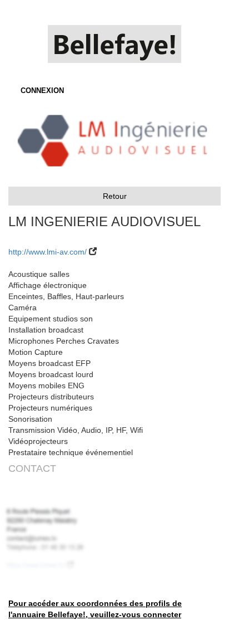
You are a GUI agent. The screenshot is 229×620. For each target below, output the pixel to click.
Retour (115, 196)
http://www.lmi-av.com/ (47, 251)
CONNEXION (42, 90)
